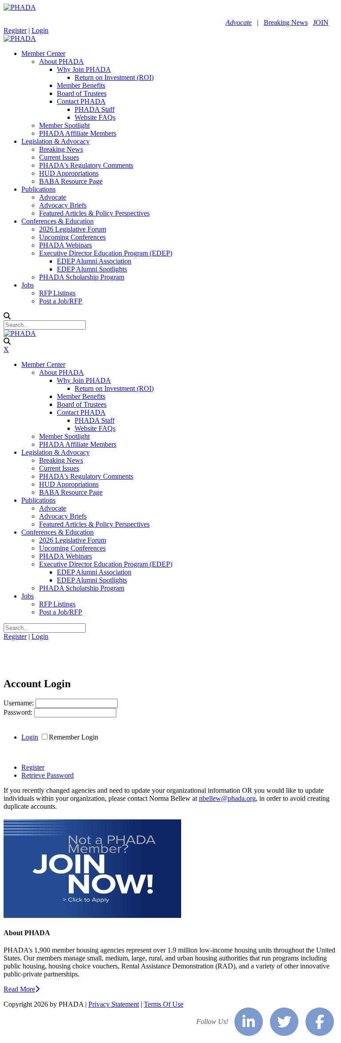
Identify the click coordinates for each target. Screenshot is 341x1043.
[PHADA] (20, 7)
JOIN (321, 22)
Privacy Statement (113, 1004)
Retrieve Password (47, 775)
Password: (19, 712)
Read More (19, 989)
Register (15, 30)
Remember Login (73, 737)
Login (40, 30)
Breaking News (286, 22)
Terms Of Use (163, 1004)
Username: (20, 703)
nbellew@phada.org (227, 798)
